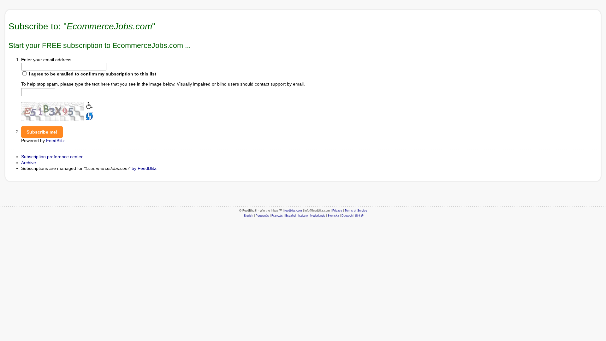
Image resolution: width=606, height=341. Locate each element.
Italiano (303, 215)
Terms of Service (356, 210)
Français (277, 215)
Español (290, 215)
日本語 (359, 215)
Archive (28, 162)
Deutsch (347, 215)
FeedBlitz (55, 140)
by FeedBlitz (144, 168)
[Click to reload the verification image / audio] (88, 115)
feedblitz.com (293, 210)
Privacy (337, 210)
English (248, 215)
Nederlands (317, 215)
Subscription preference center (52, 156)
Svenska (333, 215)
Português (262, 215)
